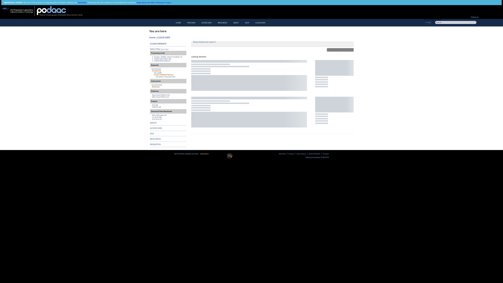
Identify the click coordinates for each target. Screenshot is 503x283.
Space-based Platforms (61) (161, 95)
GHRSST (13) (156, 107)
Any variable (158, 73)
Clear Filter (164, 49)
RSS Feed (282, 154)
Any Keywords (156, 69)
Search (438, 19)
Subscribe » (204, 154)
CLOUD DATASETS (158, 43)
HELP (247, 22)
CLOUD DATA (260, 22)
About (236, 22)
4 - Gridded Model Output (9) (161, 61)
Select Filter (155, 49)
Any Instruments (157, 85)
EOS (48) (155, 105)
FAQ (152, 133)
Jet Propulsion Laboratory (21, 10)
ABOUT (153, 122)
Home (178, 22)
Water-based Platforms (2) (160, 97)
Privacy (291, 154)
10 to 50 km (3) (157, 119)
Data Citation (301, 154)
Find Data (191, 22)
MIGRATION (155, 144)
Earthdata (82, 2)
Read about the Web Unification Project (154, 2)
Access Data (206, 22)
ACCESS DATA (156, 128)
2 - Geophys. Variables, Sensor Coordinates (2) (167, 57)
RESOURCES (222, 22)
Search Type (429, 19)
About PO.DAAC (314, 154)
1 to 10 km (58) (157, 117)
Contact (326, 154)
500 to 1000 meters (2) (159, 115)
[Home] (62, 11)
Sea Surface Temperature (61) (165, 77)
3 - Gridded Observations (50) (161, 59)
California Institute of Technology (21, 12)
